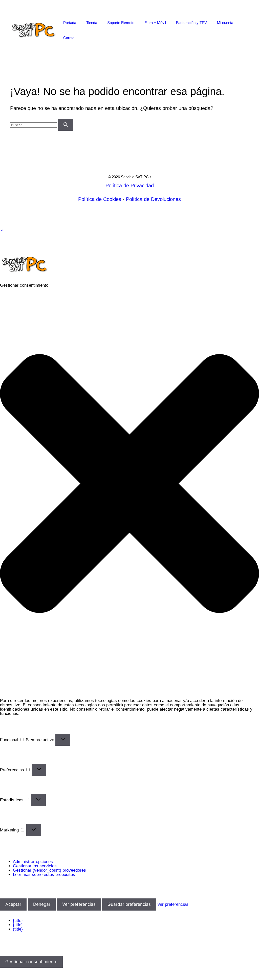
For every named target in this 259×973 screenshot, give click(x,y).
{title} (18, 920)
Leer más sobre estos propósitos (44, 874)
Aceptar (13, 904)
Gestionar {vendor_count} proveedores (49, 870)
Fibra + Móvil (155, 22)
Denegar (41, 904)
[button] (2, 230)
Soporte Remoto (120, 22)
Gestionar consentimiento (31, 961)
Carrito (68, 38)
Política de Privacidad (129, 185)
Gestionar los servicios (35, 866)
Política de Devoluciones (153, 199)
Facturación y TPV (191, 22)
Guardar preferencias (129, 904)
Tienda (91, 22)
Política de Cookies (99, 199)
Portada (69, 22)
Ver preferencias (79, 904)
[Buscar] (65, 125)
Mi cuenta (225, 22)
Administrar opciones (33, 861)
